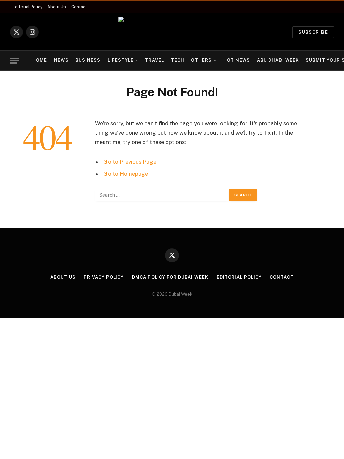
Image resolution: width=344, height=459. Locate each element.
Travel (154, 60)
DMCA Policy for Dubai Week (170, 277)
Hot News (236, 60)
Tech (177, 60)
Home (39, 60)
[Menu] (14, 60)
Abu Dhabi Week (278, 60)
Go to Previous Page (129, 161)
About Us (56, 7)
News (61, 60)
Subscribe (313, 32)
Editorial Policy (27, 7)
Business (87, 60)
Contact (79, 7)
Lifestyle (121, 60)
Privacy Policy (104, 277)
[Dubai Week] (172, 31)
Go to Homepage (125, 173)
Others (201, 60)
